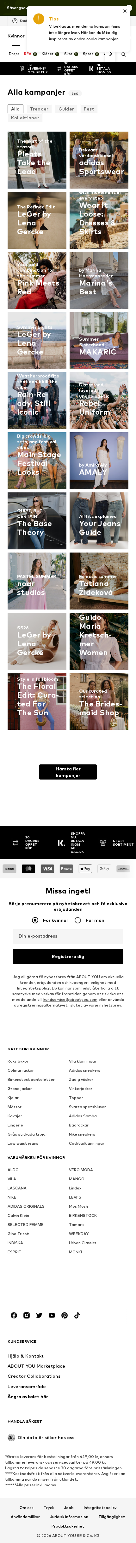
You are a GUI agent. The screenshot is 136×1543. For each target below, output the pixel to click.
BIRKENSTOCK (83, 1215)
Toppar (76, 1097)
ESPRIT (15, 1252)
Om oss (27, 1508)
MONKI (75, 1252)
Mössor (15, 1106)
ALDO (13, 1169)
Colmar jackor (21, 1070)
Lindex (75, 1188)
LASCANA (17, 1188)
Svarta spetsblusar (87, 1106)
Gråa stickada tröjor (27, 1134)
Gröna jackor (20, 1088)
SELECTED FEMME (26, 1224)
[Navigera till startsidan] (42, 1291)
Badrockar (79, 1125)
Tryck (49, 1508)
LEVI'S (75, 1197)
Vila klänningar (82, 1061)
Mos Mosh (78, 1206)
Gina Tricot (18, 1233)
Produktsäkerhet (68, 1526)
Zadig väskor (81, 1079)
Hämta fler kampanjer (68, 772)
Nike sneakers (82, 1134)
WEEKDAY (79, 1233)
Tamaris (76, 1224)
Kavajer (15, 1116)
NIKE (12, 1197)
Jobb (69, 1508)
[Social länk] (14, 1315)
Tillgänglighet (111, 1517)
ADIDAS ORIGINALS (26, 1206)
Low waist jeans (23, 1143)
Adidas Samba (83, 1116)
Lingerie (15, 1125)
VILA (12, 1179)
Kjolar (13, 1097)
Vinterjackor (80, 1088)
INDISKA (15, 1242)
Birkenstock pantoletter (31, 1079)
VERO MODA (81, 1169)
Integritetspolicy (33, 988)
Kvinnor (16, 35)
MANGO (76, 1179)
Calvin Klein (18, 1215)
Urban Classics (82, 1242)
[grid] (68, 432)
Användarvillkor (25, 1517)
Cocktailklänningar (86, 1143)
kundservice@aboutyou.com (70, 999)
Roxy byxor (18, 1061)
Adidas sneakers (84, 1070)
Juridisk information (69, 1517)
